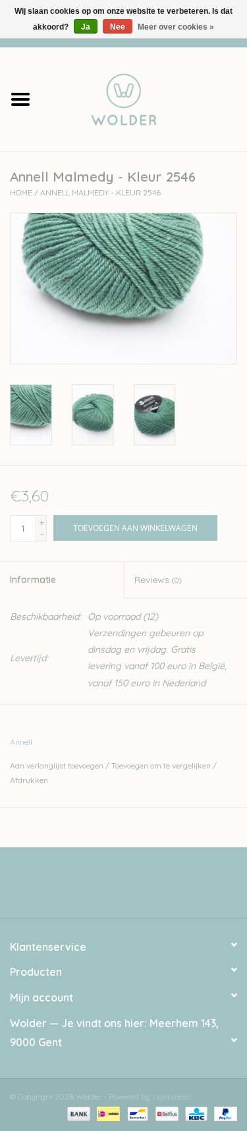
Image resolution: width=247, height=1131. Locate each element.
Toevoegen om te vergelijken (162, 765)
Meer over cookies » (176, 27)
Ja (85, 27)
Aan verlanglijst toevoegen (56, 765)
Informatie (33, 580)
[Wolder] (144, 98)
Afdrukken (29, 780)
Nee (117, 27)
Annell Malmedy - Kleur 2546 (100, 192)
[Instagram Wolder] (135, 887)
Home (21, 192)
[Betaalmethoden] (77, 1113)
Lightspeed (171, 1096)
